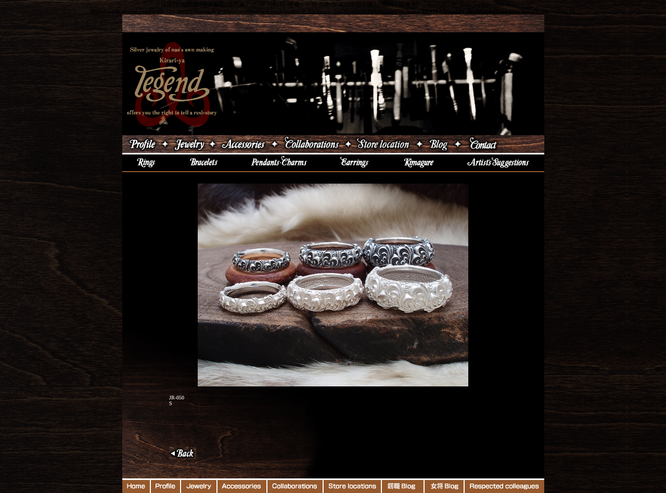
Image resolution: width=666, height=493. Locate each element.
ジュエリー (189, 144)
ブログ (438, 144)
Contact (504, 144)
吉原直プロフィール (141, 144)
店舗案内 (384, 144)
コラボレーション (311, 144)
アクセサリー (243, 144)
